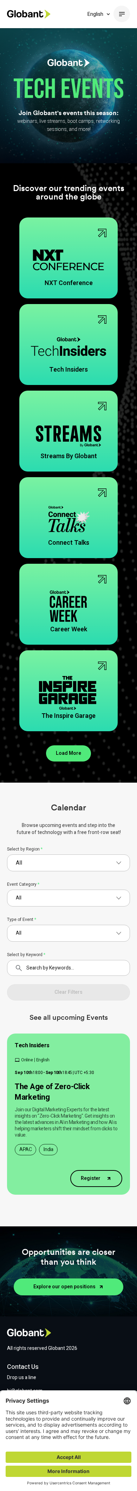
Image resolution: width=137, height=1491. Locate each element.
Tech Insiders (32, 1045)
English (95, 14)
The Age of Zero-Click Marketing (52, 1092)
